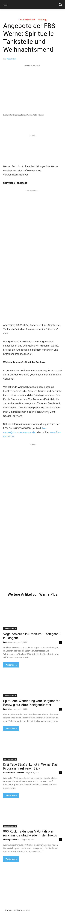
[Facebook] (16, 123)
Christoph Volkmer (11, 839)
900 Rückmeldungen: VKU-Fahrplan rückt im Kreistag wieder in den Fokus (30, 833)
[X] (23, 123)
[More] (45, 123)
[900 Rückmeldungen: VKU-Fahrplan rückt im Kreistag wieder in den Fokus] (32, 812)
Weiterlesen (11, 665)
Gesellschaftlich (27, 19)
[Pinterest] (31, 123)
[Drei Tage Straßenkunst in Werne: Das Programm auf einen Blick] (32, 746)
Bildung (42, 19)
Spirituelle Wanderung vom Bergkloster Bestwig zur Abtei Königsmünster (31, 703)
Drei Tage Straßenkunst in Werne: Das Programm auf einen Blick (30, 766)
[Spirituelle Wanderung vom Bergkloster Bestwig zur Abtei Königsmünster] (32, 682)
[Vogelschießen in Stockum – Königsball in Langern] (32, 615)
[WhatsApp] (38, 123)
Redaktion (11, 59)
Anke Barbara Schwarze (13, 772)
